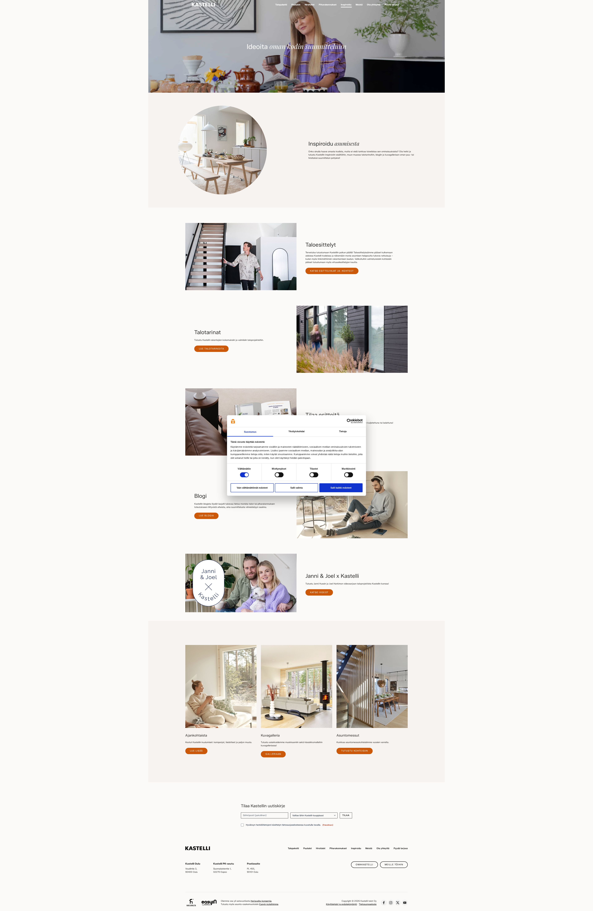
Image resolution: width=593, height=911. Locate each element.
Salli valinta (296, 487)
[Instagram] (391, 903)
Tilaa (345, 815)
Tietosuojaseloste (367, 904)
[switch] (279, 474)
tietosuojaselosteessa (293, 825)
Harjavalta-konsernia (261, 901)
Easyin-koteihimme (268, 904)
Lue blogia (206, 515)
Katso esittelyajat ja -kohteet (332, 271)
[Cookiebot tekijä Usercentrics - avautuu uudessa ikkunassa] (349, 421)
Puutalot (307, 848)
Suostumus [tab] (250, 431)
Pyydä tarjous (401, 848)
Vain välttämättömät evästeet (252, 487)
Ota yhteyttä (382, 848)
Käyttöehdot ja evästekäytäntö (341, 904)
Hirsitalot (320, 848)
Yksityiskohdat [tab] (296, 431)
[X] (398, 903)
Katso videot (319, 592)
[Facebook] (384, 903)
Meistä (368, 848)
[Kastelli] (203, 4)
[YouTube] (405, 903)
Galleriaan (273, 754)
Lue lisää (196, 750)
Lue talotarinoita (211, 348)
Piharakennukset (338, 848)
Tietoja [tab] (343, 431)
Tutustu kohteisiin (354, 750)
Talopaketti (293, 848)
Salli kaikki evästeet (340, 487)
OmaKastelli (364, 864)
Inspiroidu (356, 848)
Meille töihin (394, 864)
